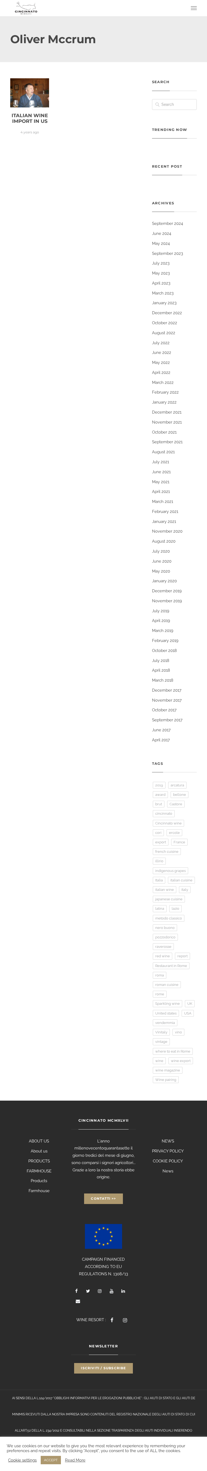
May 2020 (161, 571)
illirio (159, 861)
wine (159, 1061)
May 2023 (161, 273)
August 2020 (163, 541)
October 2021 (164, 432)
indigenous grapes (170, 871)
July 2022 (161, 342)
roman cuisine (166, 985)
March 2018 (162, 680)
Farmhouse (39, 1190)
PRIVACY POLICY (168, 1151)
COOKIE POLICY (168, 1161)
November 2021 (167, 422)
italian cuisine (181, 880)
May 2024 (161, 243)
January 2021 (164, 521)
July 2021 (160, 461)
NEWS (168, 1141)
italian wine (164, 890)
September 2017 (167, 720)
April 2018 (161, 670)
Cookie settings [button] (22, 1460)
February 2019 (165, 640)
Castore (176, 804)
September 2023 (167, 253)
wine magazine (167, 1070)
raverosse (163, 947)
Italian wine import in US (30, 118)
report (182, 956)
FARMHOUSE (39, 1171)
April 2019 (161, 620)
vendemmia (165, 1023)
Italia (159, 880)
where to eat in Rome (172, 1051)
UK (189, 1004)
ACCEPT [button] (51, 1460)
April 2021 (161, 491)
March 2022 (163, 382)
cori (158, 833)
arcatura (177, 785)
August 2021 (163, 451)
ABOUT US (39, 1141)
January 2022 (164, 402)
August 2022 (163, 332)
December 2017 (166, 690)
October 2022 (164, 322)
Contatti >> (103, 1198)
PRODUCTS (39, 1161)
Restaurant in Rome (171, 966)
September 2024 (167, 223)
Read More (75, 1460)
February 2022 (165, 392)
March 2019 (162, 630)
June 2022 (161, 352)
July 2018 (160, 660)
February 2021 (165, 511)
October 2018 (164, 650)
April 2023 (161, 283)
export (160, 842)
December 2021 (166, 412)
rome (159, 994)
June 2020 (161, 561)
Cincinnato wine (168, 823)
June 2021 (161, 471)
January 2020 (164, 581)
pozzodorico (165, 937)
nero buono (165, 928)
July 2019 (160, 610)
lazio (175, 909)
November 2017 (167, 700)
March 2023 (163, 293)
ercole (174, 833)
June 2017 (161, 730)
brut (158, 804)
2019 (159, 785)
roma (159, 975)
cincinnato (163, 813)
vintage (161, 1042)
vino (178, 1032)
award (160, 795)
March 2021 (162, 501)
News (168, 1171)
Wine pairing (165, 1080)
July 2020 (161, 551)
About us (39, 1151)
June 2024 (161, 233)
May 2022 (161, 362)
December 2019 (167, 591)
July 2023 (161, 263)
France (179, 842)
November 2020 (167, 531)
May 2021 (160, 481)
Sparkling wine (167, 1004)
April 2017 (161, 740)
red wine (162, 956)
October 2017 (164, 710)
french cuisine (166, 852)
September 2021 (167, 441)
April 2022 (161, 372)
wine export (181, 1061)
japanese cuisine (168, 899)
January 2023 (164, 302)
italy (184, 890)
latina (159, 909)
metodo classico (168, 918)
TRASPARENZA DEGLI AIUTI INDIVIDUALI (142, 1430)
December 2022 (167, 312)
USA (187, 1013)
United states (166, 1013)
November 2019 (167, 600)
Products (39, 1180)
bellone (179, 795)
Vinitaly (161, 1032)
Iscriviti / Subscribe (103, 1368)
